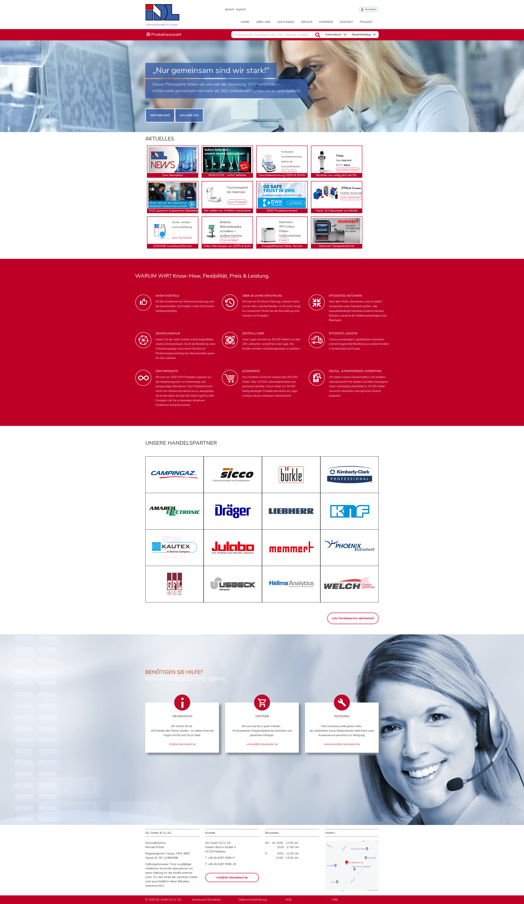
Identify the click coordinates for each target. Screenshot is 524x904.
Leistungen (285, 22)
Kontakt (346, 22)
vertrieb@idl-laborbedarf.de (262, 744)
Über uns (263, 22)
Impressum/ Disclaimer (206, 900)
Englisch (241, 9)
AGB (288, 900)
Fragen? (366, 22)
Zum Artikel (288, 171)
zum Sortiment (351, 197)
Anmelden (369, 9)
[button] (335, 34)
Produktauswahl (163, 34)
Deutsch (229, 9)
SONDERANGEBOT (348, 170)
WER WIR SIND (160, 115)
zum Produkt (237, 202)
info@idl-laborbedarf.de (182, 744)
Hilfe (335, 900)
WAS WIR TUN (189, 115)
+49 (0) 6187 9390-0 (221, 858)
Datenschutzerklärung (253, 900)
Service (307, 22)
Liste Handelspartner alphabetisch (353, 618)
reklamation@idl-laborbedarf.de (342, 744)
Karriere (326, 22)
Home (245, 22)
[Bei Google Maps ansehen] (352, 868)
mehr (283, 240)
